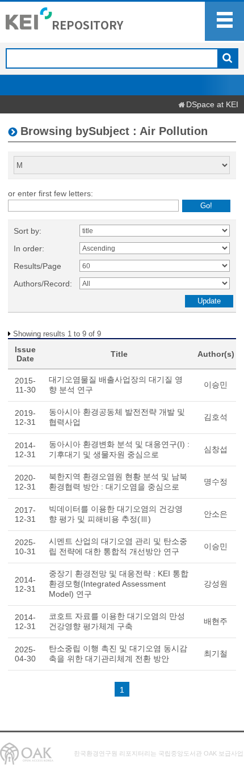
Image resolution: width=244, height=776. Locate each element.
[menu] (224, 21)
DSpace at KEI (212, 104)
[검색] (227, 59)
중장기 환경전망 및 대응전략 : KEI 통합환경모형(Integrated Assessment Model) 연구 (118, 583)
